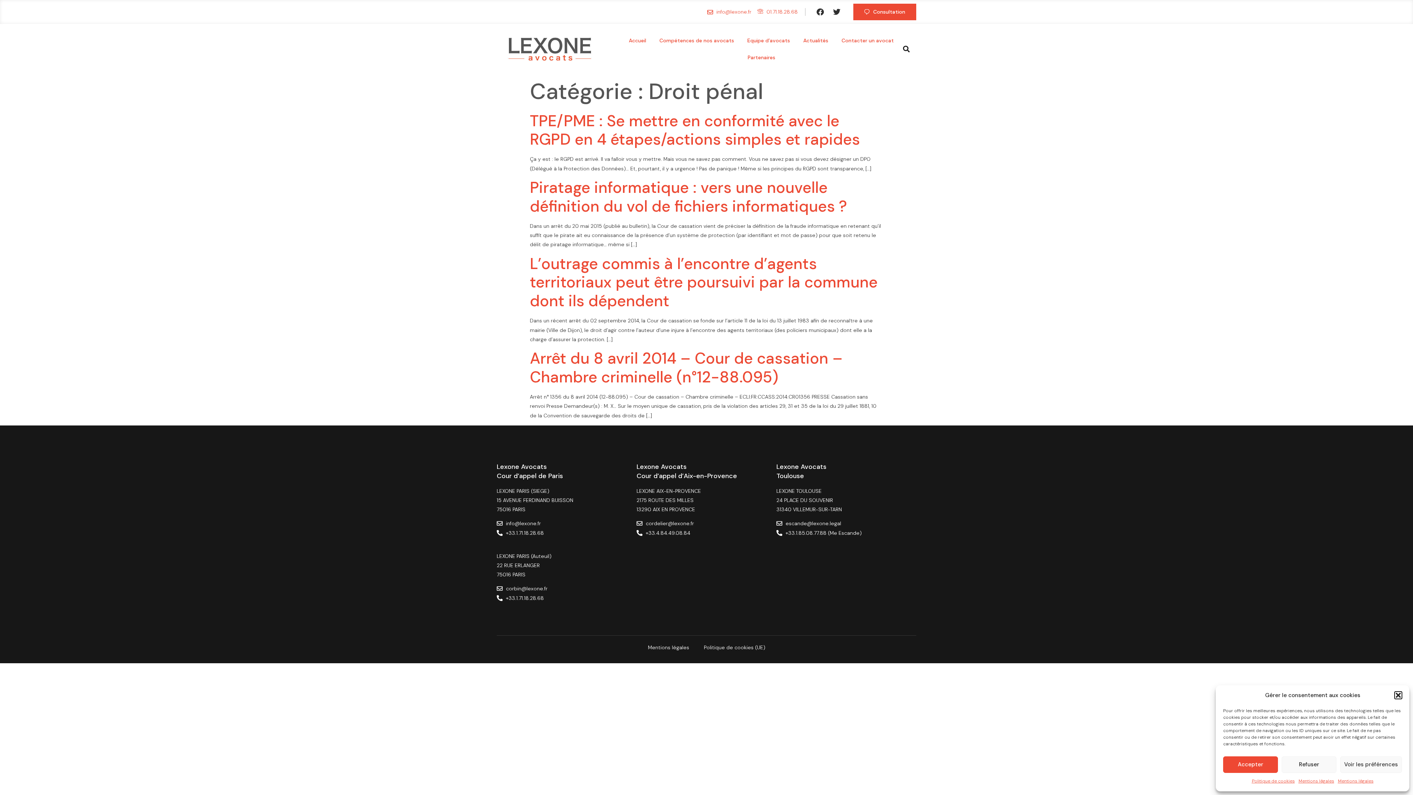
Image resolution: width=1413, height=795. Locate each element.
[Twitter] (836, 12)
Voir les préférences (1371, 764)
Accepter (1250, 764)
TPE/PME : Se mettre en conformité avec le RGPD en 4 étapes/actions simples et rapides (695, 130)
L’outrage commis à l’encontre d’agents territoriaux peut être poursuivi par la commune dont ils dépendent (704, 282)
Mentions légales (1316, 781)
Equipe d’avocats (768, 40)
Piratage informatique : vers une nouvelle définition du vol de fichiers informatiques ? (688, 196)
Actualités (815, 40)
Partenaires (761, 57)
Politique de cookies (1273, 781)
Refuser (1309, 764)
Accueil (637, 40)
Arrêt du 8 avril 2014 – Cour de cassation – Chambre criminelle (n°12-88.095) (686, 367)
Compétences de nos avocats (696, 40)
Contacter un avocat (868, 40)
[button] (1398, 695)
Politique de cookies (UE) (734, 647)
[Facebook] (820, 12)
